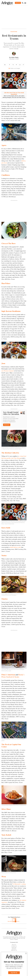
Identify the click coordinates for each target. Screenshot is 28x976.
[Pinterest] (16, 64)
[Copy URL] (23, 64)
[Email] (19, 64)
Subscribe (14, 947)
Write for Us (14, 950)
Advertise (14, 948)
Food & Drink (14, 31)
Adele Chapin (14, 57)
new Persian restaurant (7, 371)
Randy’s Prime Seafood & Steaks (12, 675)
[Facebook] (9, 64)
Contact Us (14, 946)
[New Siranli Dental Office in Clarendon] (23, 412)
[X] (12, 64)
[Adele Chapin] (14, 53)
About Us (14, 944)
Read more (6, 424)
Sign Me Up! (14, 972)
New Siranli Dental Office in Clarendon (11, 413)
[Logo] (7, 3)
